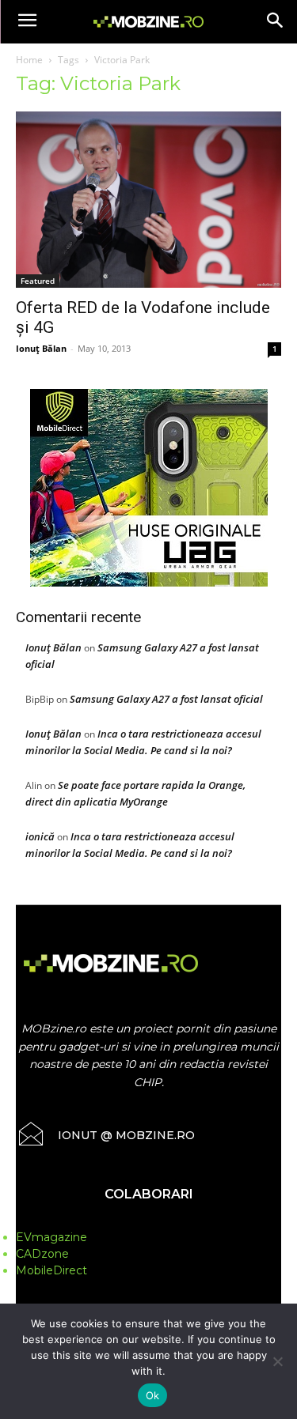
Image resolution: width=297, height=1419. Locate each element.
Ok (153, 1395)
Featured (38, 280)
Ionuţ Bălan (41, 348)
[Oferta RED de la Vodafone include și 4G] (148, 199)
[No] (277, 1361)
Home (29, 59)
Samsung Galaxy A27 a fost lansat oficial (166, 699)
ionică (40, 836)
